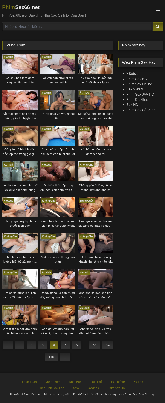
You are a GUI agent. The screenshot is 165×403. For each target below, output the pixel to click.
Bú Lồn (138, 381)
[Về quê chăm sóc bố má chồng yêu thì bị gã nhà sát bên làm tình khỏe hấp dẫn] (20, 100)
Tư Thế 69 (117, 381)
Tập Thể (96, 381)
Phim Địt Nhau (137, 99)
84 (108, 345)
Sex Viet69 (134, 89)
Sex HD (132, 105)
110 (51, 357)
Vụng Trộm (52, 381)
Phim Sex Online (139, 84)
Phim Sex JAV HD (140, 94)
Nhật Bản (75, 381)
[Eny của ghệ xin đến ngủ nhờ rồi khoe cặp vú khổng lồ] (95, 64)
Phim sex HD (116, 388)
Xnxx (76, 388)
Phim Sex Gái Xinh (140, 110)
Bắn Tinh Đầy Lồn (52, 388)
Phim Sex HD (136, 79)
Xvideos (93, 388)
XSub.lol (132, 74)
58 (94, 345)
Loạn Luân (29, 381)
